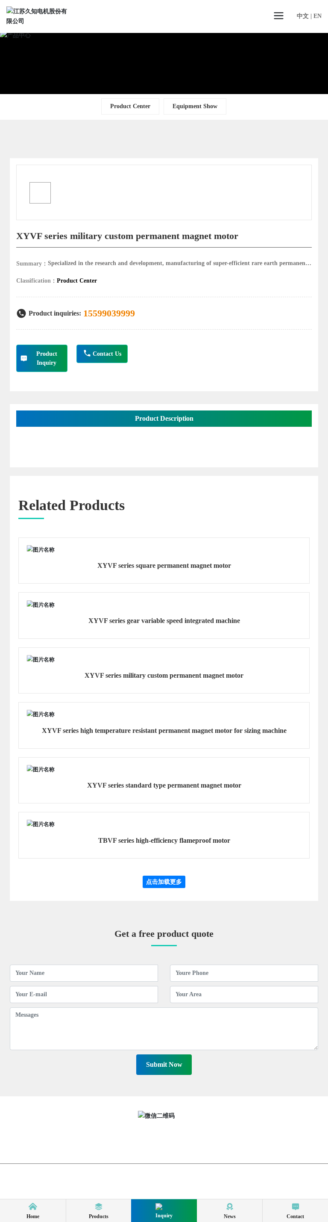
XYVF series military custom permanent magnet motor (164, 675)
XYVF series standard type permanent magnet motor (164, 785)
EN (317, 16)
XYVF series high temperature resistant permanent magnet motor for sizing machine (164, 730)
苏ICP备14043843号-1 (124, 1186)
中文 (303, 16)
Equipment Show (195, 106)
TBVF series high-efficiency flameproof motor (164, 840)
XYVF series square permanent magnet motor (164, 565)
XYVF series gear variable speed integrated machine (164, 620)
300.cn (197, 1186)
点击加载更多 (164, 882)
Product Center (130, 106)
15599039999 (109, 313)
